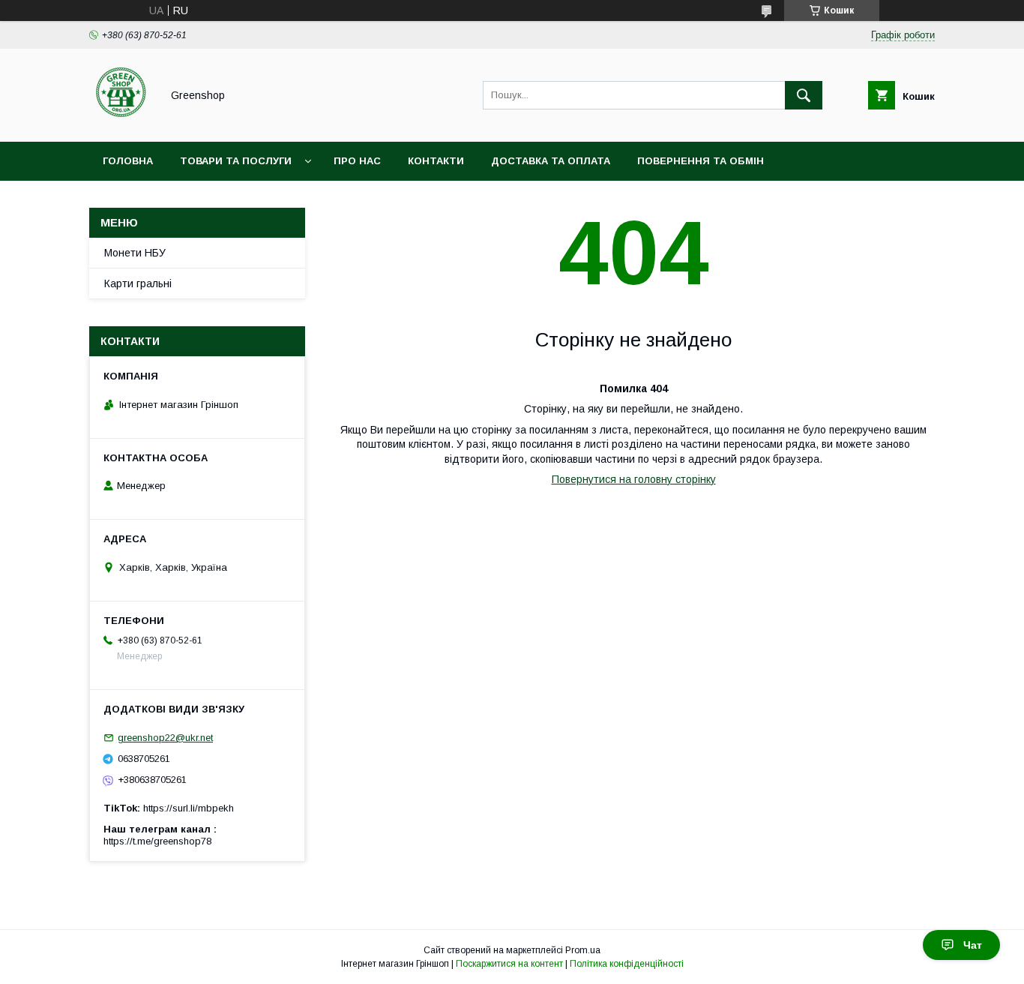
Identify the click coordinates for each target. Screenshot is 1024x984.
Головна (128, 160)
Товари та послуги (236, 160)
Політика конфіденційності (627, 963)
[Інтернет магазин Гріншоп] (121, 122)
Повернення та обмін (700, 160)
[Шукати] (803, 95)
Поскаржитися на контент (509, 963)
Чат (972, 945)
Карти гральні (138, 284)
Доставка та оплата (550, 160)
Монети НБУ (135, 253)
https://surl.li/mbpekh (188, 808)
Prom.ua (582, 950)
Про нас (357, 160)
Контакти (436, 160)
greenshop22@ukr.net (165, 737)
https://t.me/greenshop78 (157, 841)
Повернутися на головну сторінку (634, 479)
